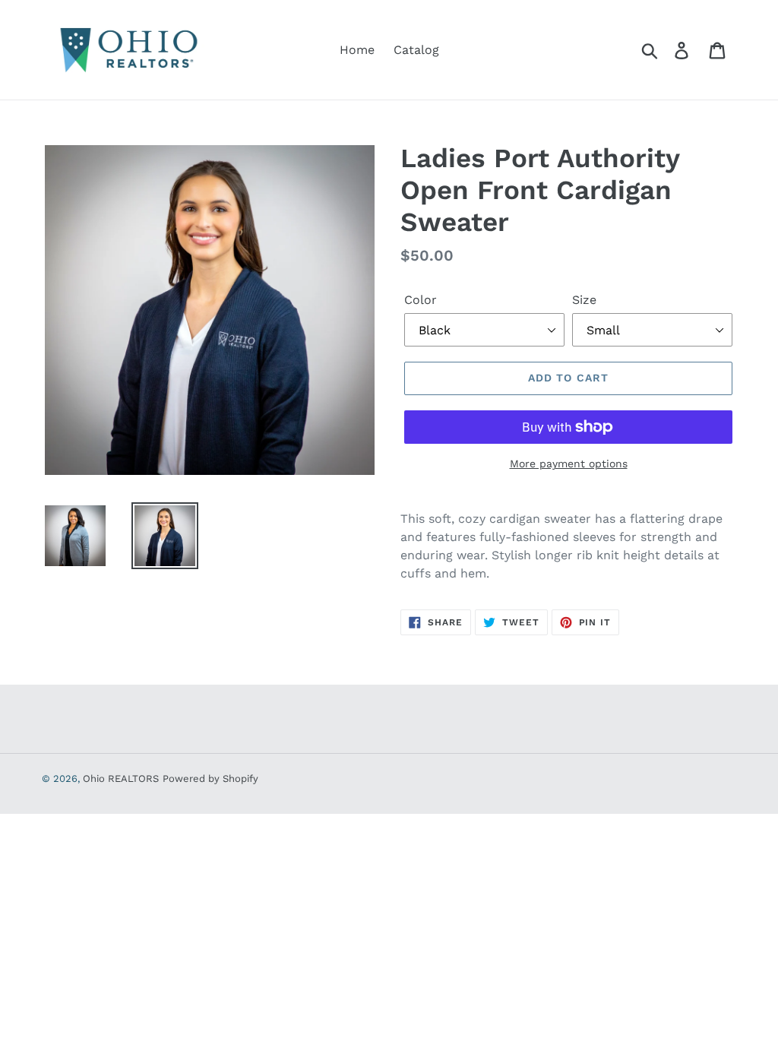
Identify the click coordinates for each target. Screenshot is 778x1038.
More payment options (569, 463)
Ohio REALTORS (121, 778)
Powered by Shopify (210, 778)
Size (584, 300)
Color (420, 300)
